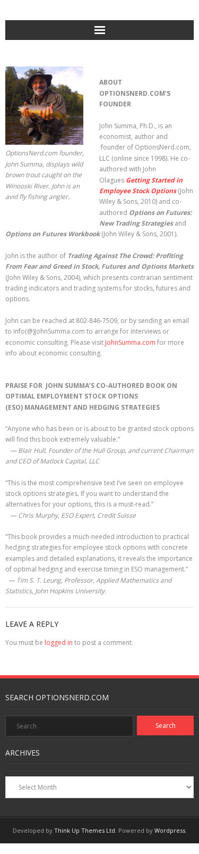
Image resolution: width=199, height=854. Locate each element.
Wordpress (169, 830)
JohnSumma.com (130, 342)
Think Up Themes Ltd (84, 830)
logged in (59, 642)
